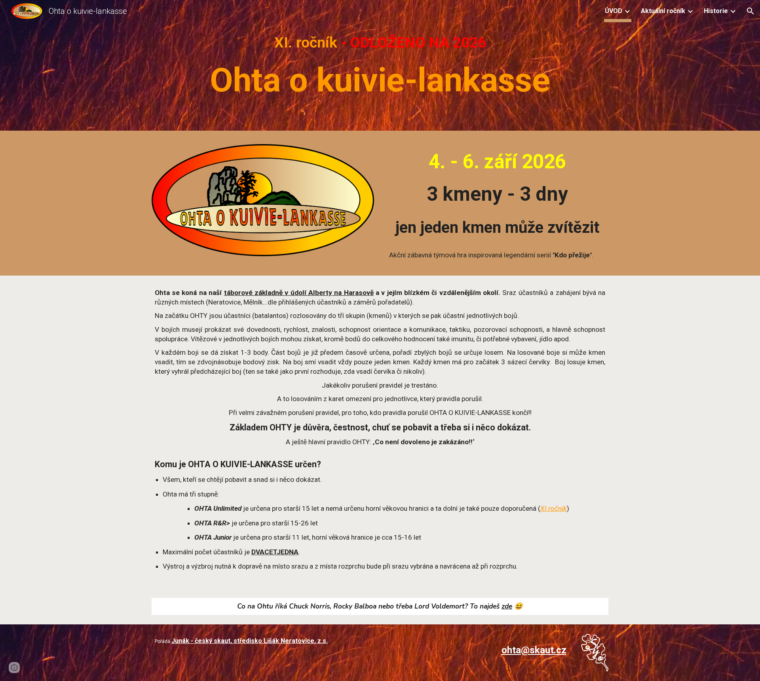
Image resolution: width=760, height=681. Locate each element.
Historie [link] (716, 11)
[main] (380, 67)
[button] (750, 11)
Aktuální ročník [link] (663, 11)
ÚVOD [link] (613, 11)
